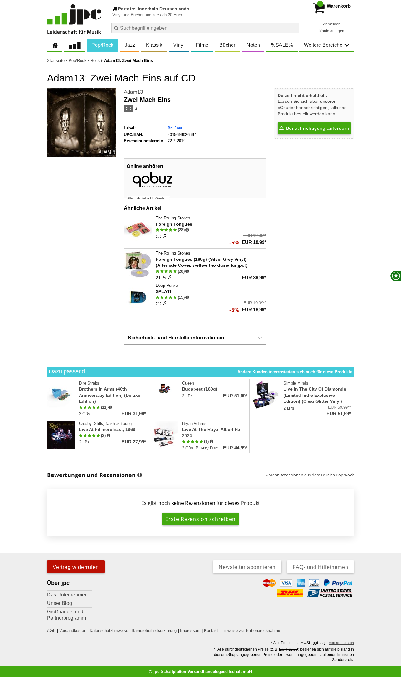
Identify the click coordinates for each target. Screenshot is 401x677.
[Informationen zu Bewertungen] (139, 475)
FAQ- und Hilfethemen (320, 567)
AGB (51, 630)
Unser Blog (59, 603)
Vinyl (179, 45)
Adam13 (133, 92)
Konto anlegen (331, 31)
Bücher (227, 45)
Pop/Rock (102, 45)
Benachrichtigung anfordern (316, 128)
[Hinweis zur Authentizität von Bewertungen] (187, 230)
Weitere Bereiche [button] (323, 45)
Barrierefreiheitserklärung (154, 630)
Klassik (154, 45)
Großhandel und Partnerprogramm (66, 615)
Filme (202, 45)
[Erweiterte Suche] (293, 28)
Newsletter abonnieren (247, 567)
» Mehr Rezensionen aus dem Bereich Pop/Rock (310, 475)
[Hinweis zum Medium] (135, 109)
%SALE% (282, 45)
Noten (253, 45)
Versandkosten (72, 630)
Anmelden (332, 24)
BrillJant (175, 128)
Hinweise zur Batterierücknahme (250, 630)
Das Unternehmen (67, 594)
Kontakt (211, 630)
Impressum (190, 630)
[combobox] (205, 28)
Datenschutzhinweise (109, 630)
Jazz (130, 45)
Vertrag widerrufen (76, 567)
